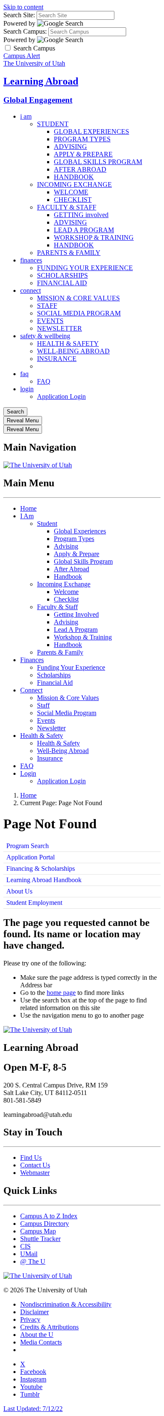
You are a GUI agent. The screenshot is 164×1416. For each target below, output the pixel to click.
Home (28, 508)
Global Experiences (80, 531)
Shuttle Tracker (40, 1238)
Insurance (50, 758)
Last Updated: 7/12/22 (33, 1408)
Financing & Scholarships (40, 868)
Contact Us (35, 1165)
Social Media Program (66, 712)
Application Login (61, 396)
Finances (32, 659)
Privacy (30, 1319)
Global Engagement (37, 99)
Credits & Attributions (49, 1327)
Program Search (27, 845)
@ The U (32, 1261)
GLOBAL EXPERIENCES (91, 131)
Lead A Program (76, 629)
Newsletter (51, 728)
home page (61, 992)
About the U (36, 1334)
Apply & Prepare (76, 553)
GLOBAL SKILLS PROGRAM (98, 161)
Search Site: (19, 15)
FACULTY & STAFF (66, 207)
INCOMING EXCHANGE (74, 184)
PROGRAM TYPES (82, 139)
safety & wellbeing (45, 335)
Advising (66, 546)
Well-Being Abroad (63, 750)
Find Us (31, 1157)
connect (30, 290)
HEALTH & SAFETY (68, 343)
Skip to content (23, 7)
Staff (43, 705)
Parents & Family (60, 652)
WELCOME (71, 192)
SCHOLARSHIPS (62, 275)
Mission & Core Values (68, 697)
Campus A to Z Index (48, 1216)
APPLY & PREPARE (83, 154)
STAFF (47, 305)
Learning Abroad (40, 81)
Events (46, 720)
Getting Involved (76, 614)
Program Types (74, 538)
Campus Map (38, 1231)
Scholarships (54, 675)
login (27, 388)
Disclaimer (34, 1311)
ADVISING (70, 146)
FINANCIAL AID (62, 282)
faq (24, 373)
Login (28, 773)
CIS (25, 1246)
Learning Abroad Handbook (44, 879)
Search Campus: (25, 31)
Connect (31, 690)
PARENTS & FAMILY (69, 252)
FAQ (43, 381)
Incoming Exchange (63, 584)
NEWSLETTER (59, 328)
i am (26, 116)
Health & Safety (41, 735)
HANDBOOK (74, 176)
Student (47, 523)
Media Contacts (41, 1342)
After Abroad (71, 569)
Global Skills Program (83, 561)
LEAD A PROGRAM (84, 229)
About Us (19, 891)
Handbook (68, 576)
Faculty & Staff (57, 606)
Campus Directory (44, 1223)
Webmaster (35, 1172)
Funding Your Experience (71, 667)
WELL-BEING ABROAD (73, 351)
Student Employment (34, 902)
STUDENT (53, 123)
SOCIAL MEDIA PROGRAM (79, 313)
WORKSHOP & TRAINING (94, 237)
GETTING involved (81, 214)
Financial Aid (55, 682)
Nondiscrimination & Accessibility (65, 1304)
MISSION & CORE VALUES (78, 298)
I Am (27, 516)
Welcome (66, 591)
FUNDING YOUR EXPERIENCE (85, 267)
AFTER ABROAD (80, 169)
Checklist (66, 599)
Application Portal (30, 857)
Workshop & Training (83, 637)
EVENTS (50, 320)
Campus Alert (21, 55)
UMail (28, 1253)
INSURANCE (57, 358)
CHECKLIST (73, 199)
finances (31, 260)
